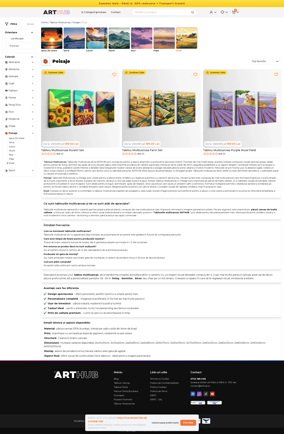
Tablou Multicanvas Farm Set (142, 150)
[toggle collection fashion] (33, 90)
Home (44, 22)
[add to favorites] (114, 74)
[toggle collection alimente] (33, 69)
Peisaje (76, 22)
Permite (188, 422)
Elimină (30, 24)
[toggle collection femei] (33, 97)
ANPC (153, 395)
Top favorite (259, 61)
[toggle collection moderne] (33, 119)
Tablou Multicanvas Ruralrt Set (62, 150)
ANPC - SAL (156, 399)
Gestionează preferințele (165, 422)
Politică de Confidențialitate (164, 383)
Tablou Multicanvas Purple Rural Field (229, 150)
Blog (116, 379)
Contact (116, 12)
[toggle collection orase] (33, 126)
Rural (84, 22)
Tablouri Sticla (121, 387)
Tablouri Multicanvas (60, 22)
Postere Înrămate (123, 399)
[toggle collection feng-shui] (33, 104)
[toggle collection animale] (33, 76)
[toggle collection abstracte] (33, 62)
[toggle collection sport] (33, 170)
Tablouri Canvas (122, 383)
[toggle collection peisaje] (33, 133)
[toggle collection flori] (33, 111)
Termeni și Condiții (159, 379)
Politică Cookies (158, 387)
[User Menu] (213, 12)
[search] (193, 12)
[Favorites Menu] (225, 12)
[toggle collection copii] (33, 83)
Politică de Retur (158, 391)
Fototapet (119, 395)
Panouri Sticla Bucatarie (126, 391)
